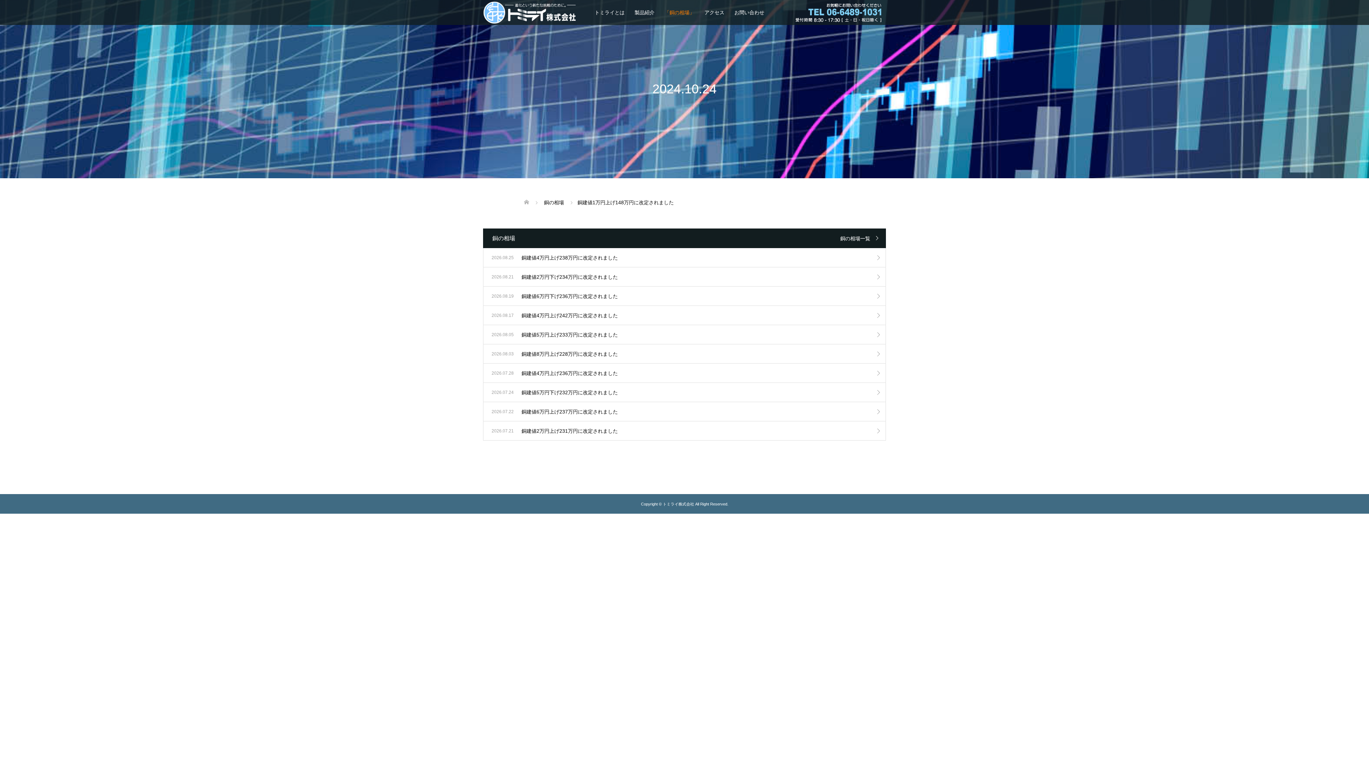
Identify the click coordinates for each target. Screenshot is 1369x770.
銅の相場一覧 (855, 238)
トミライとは (610, 12)
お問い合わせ (749, 12)
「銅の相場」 (679, 12)
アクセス (714, 12)
